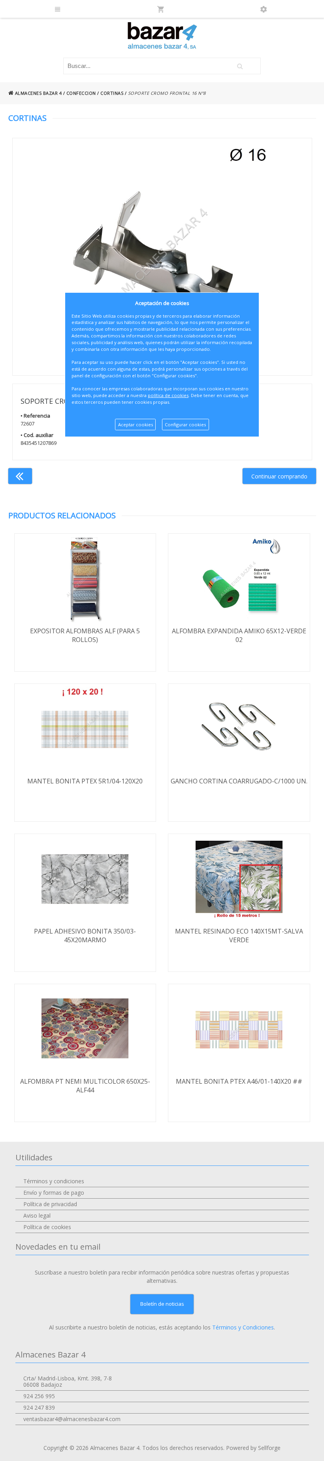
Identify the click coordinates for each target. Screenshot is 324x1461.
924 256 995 (39, 1396)
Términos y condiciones (53, 1181)
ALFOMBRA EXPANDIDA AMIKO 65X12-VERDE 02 (239, 635)
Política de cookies (47, 1227)
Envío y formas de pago (53, 1192)
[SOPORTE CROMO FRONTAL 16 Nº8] (162, 256)
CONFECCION (81, 93)
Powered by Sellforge (253, 1448)
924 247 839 (39, 1407)
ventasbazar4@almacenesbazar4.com (72, 1419)
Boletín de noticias (162, 1303)
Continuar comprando (279, 476)
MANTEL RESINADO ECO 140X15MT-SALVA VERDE (239, 935)
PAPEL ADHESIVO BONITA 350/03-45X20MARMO (85, 935)
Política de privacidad (50, 1204)
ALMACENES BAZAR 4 (37, 93)
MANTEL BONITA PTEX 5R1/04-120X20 (85, 781)
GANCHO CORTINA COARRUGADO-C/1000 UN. (239, 781)
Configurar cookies (185, 424)
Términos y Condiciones (243, 1327)
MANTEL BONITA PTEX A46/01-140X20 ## (239, 1081)
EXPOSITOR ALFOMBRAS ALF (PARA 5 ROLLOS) (85, 635)
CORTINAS (111, 93)
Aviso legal (37, 1215)
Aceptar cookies (135, 424)
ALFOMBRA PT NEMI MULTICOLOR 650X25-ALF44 (85, 1085)
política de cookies (168, 395)
